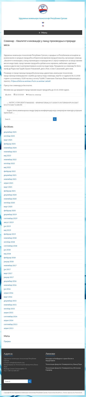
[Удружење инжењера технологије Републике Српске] (43, 4)
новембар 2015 (10, 305)
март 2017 (8, 273)
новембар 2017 (10, 265)
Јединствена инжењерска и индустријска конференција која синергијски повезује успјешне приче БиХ (43, 111)
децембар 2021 (10, 175)
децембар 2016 (10, 281)
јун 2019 (7, 226)
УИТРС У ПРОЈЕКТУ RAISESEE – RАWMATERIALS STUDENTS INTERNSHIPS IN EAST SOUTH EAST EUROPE (41, 103)
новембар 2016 (10, 285)
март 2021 (8, 187)
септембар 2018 (10, 246)
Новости (31, 95)
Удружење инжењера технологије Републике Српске (43, 18)
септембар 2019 (10, 218)
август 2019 (8, 222)
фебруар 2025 (10, 144)
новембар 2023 (10, 152)
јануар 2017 (9, 277)
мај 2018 (7, 254)
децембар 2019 (10, 214)
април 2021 (8, 183)
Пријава (7, 341)
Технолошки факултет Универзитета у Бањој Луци (64, 364)
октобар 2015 (9, 309)
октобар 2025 (9, 136)
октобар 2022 (9, 163)
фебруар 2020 (10, 210)
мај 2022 (7, 167)
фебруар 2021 (10, 191)
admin (9, 95)
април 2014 (8, 320)
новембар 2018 (10, 238)
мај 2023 (7, 155)
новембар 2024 (10, 148)
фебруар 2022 (10, 171)
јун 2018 (7, 250)
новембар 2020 (10, 199)
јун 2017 (7, 269)
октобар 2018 (9, 242)
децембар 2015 (10, 301)
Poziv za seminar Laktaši (41, 81)
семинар (38, 95)
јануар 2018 (9, 261)
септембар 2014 (10, 316)
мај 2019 (7, 230)
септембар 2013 (10, 324)
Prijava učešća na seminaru (21, 81)
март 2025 (8, 140)
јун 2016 (7, 289)
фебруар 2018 (10, 257)
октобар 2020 (9, 203)
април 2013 (8, 328)
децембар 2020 (10, 195)
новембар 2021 (10, 179)
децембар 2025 (10, 132)
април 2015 (8, 312)
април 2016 (8, 293)
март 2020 (8, 206)
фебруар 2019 (10, 234)
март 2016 (8, 297)
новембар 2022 (10, 159)
